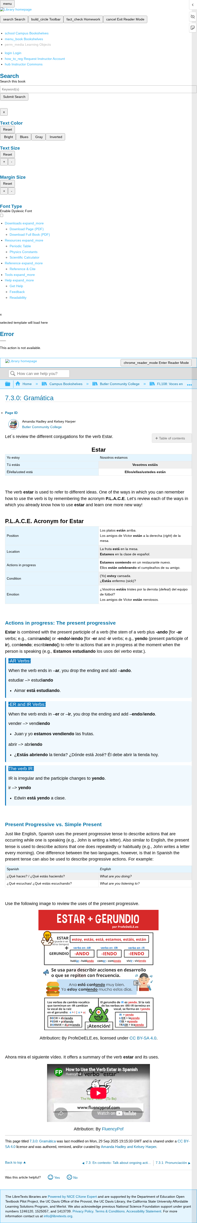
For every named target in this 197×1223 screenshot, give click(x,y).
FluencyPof (112, 1129)
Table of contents (172, 438)
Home (27, 384)
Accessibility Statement (143, 1211)
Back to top (13, 1162)
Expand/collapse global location (189, 383)
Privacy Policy (83, 1211)
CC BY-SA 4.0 (142, 1038)
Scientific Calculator (24, 257)
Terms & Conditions (110, 1211)
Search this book (12, 81)
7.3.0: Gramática (43, 1141)
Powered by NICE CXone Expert (73, 1196)
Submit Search (14, 97)
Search (12, 374)
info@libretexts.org (57, 1216)
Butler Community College (120, 384)
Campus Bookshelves (66, 384)
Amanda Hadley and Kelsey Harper (128, 1147)
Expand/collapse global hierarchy (10, 384)
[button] (17, 292)
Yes (57, 1177)
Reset (7, 129)
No (75, 1177)
